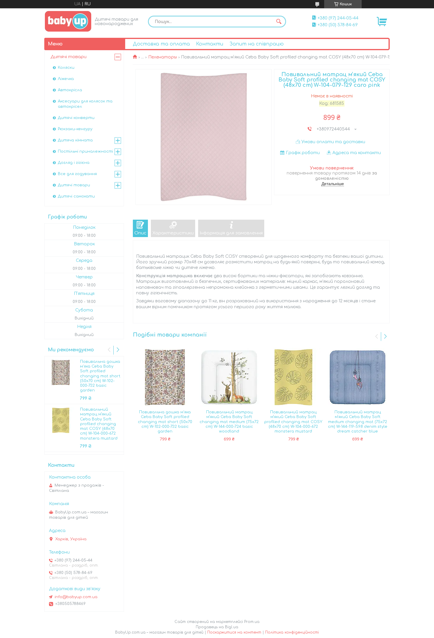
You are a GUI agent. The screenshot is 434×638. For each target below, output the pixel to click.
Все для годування (77, 174)
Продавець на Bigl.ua (217, 627)
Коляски (66, 68)
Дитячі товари (68, 56)
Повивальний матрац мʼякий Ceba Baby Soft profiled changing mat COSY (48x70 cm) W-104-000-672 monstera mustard (293, 421)
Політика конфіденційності (292, 632)
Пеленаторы (162, 57)
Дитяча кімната (75, 140)
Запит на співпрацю (256, 44)
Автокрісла (70, 90)
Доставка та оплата (161, 44)
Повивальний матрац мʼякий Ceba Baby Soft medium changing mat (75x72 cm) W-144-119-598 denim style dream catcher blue (357, 421)
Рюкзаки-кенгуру (75, 129)
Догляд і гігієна (73, 163)
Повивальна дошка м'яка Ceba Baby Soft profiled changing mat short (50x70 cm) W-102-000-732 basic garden (165, 421)
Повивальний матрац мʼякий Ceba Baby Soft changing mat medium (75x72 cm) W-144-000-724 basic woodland (229, 421)
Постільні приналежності (85, 151)
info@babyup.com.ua (76, 597)
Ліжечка (66, 79)
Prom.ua (252, 622)
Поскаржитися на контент (234, 632)
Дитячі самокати (76, 196)
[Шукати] (279, 21)
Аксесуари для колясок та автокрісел (85, 104)
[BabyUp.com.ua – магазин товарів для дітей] (68, 21)
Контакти (209, 44)
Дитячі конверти (76, 118)
